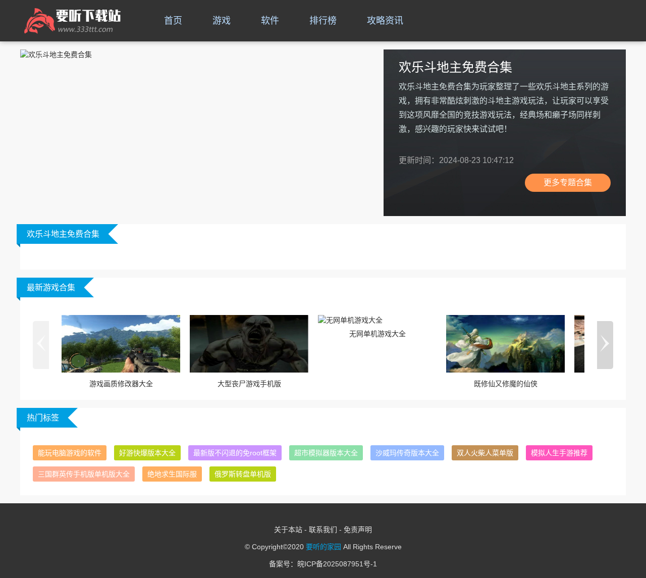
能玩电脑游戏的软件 (69, 453)
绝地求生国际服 (172, 474)
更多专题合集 (568, 182)
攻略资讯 (385, 21)
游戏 (221, 21)
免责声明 (358, 530)
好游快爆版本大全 (147, 453)
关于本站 (288, 530)
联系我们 (323, 530)
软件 (270, 21)
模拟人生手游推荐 (559, 453)
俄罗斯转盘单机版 (242, 474)
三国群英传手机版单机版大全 (84, 474)
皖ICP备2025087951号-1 (337, 564)
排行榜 (323, 21)
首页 (173, 21)
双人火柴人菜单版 (485, 453)
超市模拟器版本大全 (326, 453)
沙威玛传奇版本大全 (407, 453)
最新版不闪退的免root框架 (235, 453)
